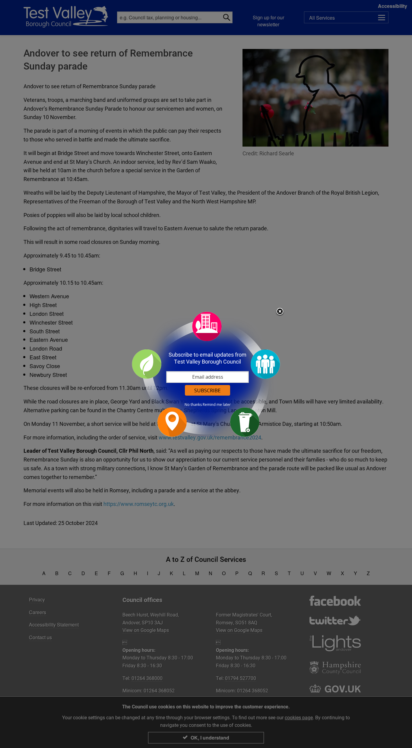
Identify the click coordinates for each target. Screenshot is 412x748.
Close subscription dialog (279, 311)
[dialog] (206, 374)
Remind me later (217, 404)
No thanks (193, 404)
